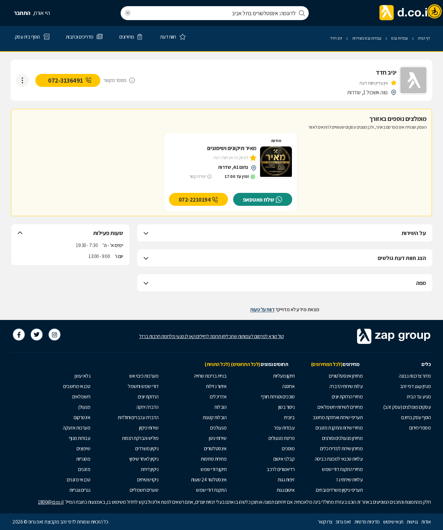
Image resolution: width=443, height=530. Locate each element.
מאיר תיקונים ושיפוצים (232, 148)
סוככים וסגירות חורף (278, 396)
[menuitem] (398, 376)
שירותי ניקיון (149, 427)
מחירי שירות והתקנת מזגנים (339, 427)
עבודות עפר (284, 427)
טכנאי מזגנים (78, 479)
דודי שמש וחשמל (143, 386)
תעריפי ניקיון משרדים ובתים (339, 490)
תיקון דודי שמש (213, 469)
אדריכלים (218, 396)
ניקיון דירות (149, 469)
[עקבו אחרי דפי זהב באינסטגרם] (54, 334)
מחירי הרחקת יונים (347, 396)
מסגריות (83, 458)
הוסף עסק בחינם (416, 417)
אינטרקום (82, 417)
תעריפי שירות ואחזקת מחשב (338, 417)
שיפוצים (83, 448)
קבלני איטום (284, 458)
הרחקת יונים (148, 396)
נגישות (412, 521)
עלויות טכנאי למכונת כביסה (339, 458)
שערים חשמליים (144, 490)
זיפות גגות (286, 479)
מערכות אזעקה (76, 427)
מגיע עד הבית (419, 396)
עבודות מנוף (79, 438)
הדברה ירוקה (148, 407)
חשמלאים (81, 396)
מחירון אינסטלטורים (346, 375)
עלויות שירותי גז (349, 479)
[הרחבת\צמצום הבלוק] (146, 233)
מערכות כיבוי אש (144, 375)
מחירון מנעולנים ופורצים (342, 438)
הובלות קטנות (214, 417)
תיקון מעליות (283, 375)
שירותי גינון (217, 438)
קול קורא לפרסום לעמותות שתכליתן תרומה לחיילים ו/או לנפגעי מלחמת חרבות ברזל (211, 336)
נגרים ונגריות (79, 490)
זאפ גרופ (343, 521)
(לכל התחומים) (245, 364)
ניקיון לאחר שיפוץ (144, 458)
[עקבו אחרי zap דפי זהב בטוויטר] (36, 334)
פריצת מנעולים (282, 438)
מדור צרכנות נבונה (415, 375)
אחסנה (288, 386)
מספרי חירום (420, 427)
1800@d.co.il (51, 502)
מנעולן (84, 407)
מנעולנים (218, 427)
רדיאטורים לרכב (280, 469)
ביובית (289, 417)
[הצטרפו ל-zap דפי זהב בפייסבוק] (18, 334)
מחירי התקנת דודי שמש (342, 469)
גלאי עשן (82, 375)
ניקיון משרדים (147, 448)
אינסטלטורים (215, 448)
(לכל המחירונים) (326, 364)
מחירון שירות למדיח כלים (341, 448)
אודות (426, 521)
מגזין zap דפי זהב (415, 386)
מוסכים (288, 448)
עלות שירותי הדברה (346, 386)
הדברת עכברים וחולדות (138, 417)
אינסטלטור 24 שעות (209, 479)
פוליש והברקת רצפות (140, 438)
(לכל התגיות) (217, 364)
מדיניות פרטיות (367, 521)
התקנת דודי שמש (211, 490)
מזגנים (84, 469)
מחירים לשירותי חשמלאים (340, 407)
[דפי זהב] (405, 13)
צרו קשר (325, 521)
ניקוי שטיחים (147, 479)
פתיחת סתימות (213, 458)
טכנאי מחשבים (76, 386)
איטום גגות (285, 490)
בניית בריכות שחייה (210, 375)
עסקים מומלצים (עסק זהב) (407, 407)
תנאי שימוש (393, 521)
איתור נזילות (216, 386)
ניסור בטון (286, 407)
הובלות (220, 407)
